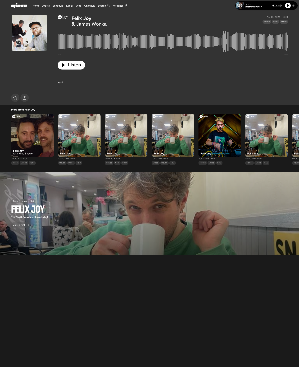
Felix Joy (81, 18)
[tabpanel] (173, 42)
